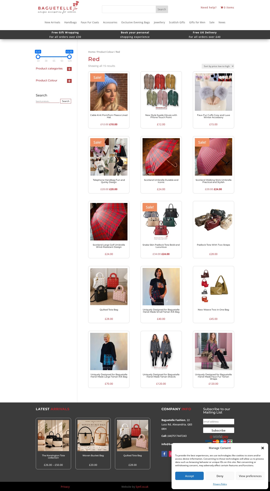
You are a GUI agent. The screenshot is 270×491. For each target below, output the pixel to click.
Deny (220, 476)
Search (65, 101)
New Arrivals (52, 22)
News (222, 22)
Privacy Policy (220, 484)
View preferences (250, 476)
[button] (262, 448)
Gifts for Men (197, 22)
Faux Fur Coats (90, 22)
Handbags (70, 22)
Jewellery (159, 22)
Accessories (110, 22)
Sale (212, 22)
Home (91, 51)
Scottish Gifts (177, 22)
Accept (189, 476)
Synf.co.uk (142, 486)
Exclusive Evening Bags (135, 22)
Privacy (65, 486)
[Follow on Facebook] (164, 454)
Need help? (209, 7)
